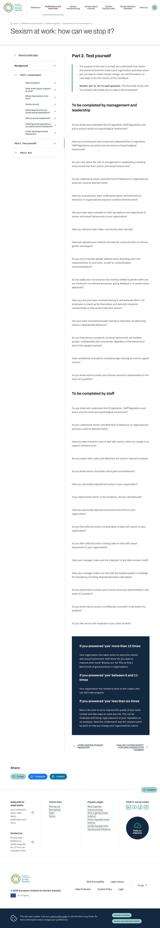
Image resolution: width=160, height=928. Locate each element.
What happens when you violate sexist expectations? (37, 111)
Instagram (146, 807)
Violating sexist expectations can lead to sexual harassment (38, 125)
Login (121, 889)
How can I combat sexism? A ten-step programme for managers (129, 748)
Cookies (151, 790)
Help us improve (137, 831)
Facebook (140, 807)
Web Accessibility (95, 881)
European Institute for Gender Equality (13, 7)
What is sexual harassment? (37, 118)
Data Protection (83, 889)
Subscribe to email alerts (17, 804)
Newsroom (35, 7)
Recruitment (55, 809)
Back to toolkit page (28, 55)
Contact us (16, 833)
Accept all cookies (122, 915)
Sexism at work (32, 104)
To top (141, 885)
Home (15, 23)
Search (155, 7)
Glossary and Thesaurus (99, 829)
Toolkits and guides (52, 23)
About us (144, 7)
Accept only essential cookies (127, 921)
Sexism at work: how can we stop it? (77, 23)
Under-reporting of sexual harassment (36, 132)
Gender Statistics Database (128, 7)
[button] (18, 776)
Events (52, 816)
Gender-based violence (90, 7)
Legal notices (117, 881)
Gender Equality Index (108, 7)
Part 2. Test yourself (25, 143)
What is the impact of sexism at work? (38, 90)
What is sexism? (32, 83)
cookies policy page (58, 916)
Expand (15, 75)
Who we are (54, 806)
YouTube (134, 807)
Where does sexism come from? (36, 97)
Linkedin (128, 807)
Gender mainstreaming (73, 7)
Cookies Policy (104, 889)
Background (21, 65)
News (51, 812)
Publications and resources (53, 7)
